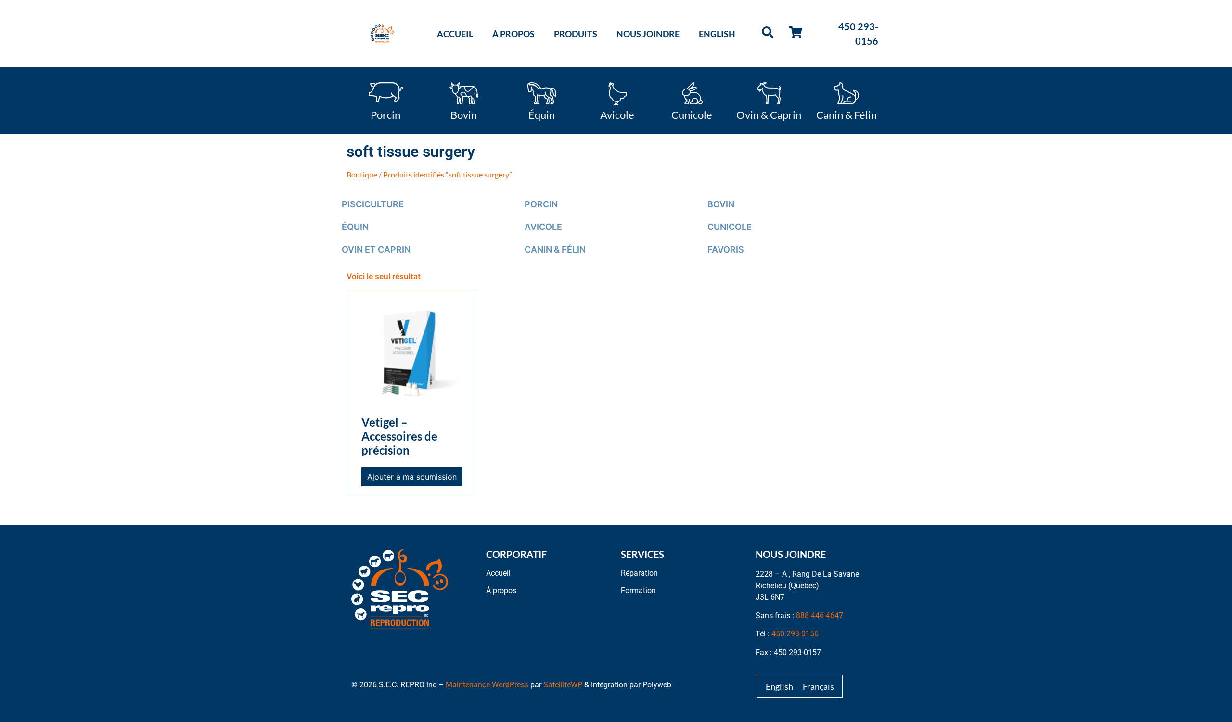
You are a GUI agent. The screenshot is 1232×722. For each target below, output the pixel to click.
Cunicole (691, 114)
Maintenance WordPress (487, 684)
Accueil (455, 33)
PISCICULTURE (373, 204)
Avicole (617, 114)
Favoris (725, 249)
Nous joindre (648, 33)
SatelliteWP (562, 684)
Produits (575, 33)
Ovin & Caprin (768, 114)
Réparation (639, 573)
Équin (541, 114)
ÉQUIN (355, 227)
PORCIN (541, 204)
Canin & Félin (846, 114)
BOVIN (720, 204)
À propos (513, 33)
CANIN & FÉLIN (555, 249)
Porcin (385, 114)
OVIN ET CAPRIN (376, 249)
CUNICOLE (729, 227)
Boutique (361, 174)
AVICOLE (543, 227)
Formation (638, 590)
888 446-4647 (819, 615)
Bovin (463, 114)
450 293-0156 (795, 633)
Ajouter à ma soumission (412, 476)
